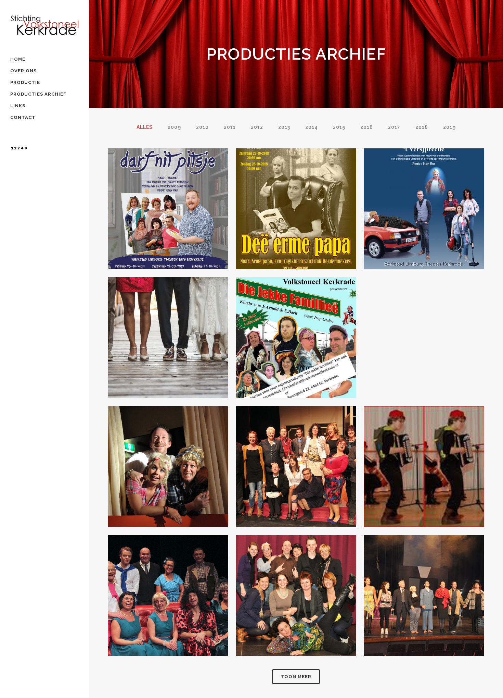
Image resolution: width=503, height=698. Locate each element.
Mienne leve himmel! (423, 588)
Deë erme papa (296, 202)
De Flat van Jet (168, 459)
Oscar (424, 459)
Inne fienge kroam (296, 588)
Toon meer (296, 676)
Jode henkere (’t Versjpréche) (424, 202)
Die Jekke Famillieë (296, 331)
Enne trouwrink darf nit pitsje (168, 202)
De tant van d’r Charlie (168, 588)
